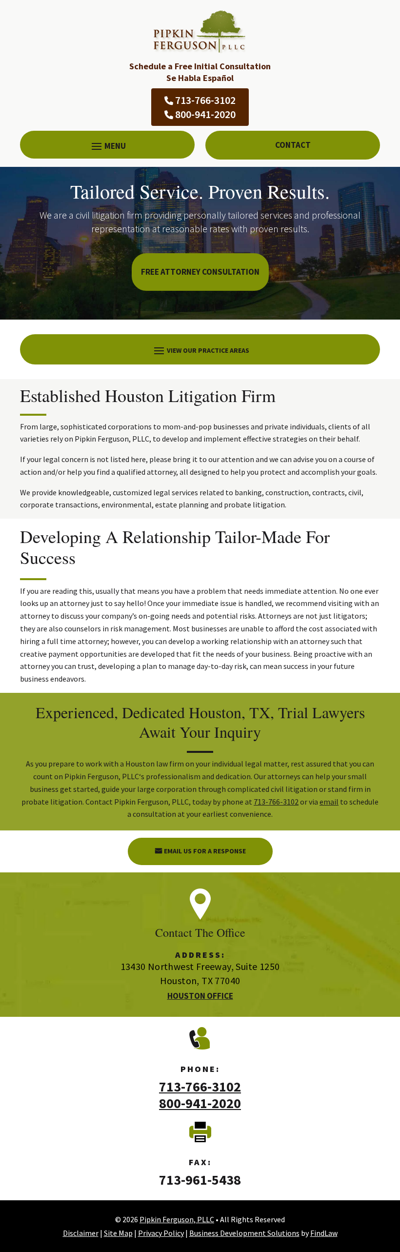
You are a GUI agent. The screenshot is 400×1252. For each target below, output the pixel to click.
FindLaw (324, 1233)
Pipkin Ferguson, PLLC (177, 1219)
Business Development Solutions (244, 1233)
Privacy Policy (161, 1233)
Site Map (118, 1233)
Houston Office (200, 995)
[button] (107, 146)
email (329, 802)
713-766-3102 (205, 100)
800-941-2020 (205, 114)
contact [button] (293, 145)
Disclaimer (81, 1233)
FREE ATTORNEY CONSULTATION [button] (200, 271)
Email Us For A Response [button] (205, 851)
